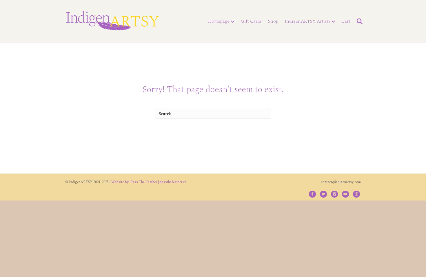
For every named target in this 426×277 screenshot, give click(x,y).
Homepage (219, 21)
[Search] (357, 21)
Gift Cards (251, 21)
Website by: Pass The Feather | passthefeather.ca (148, 182)
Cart (345, 21)
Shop (273, 21)
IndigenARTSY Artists (307, 21)
